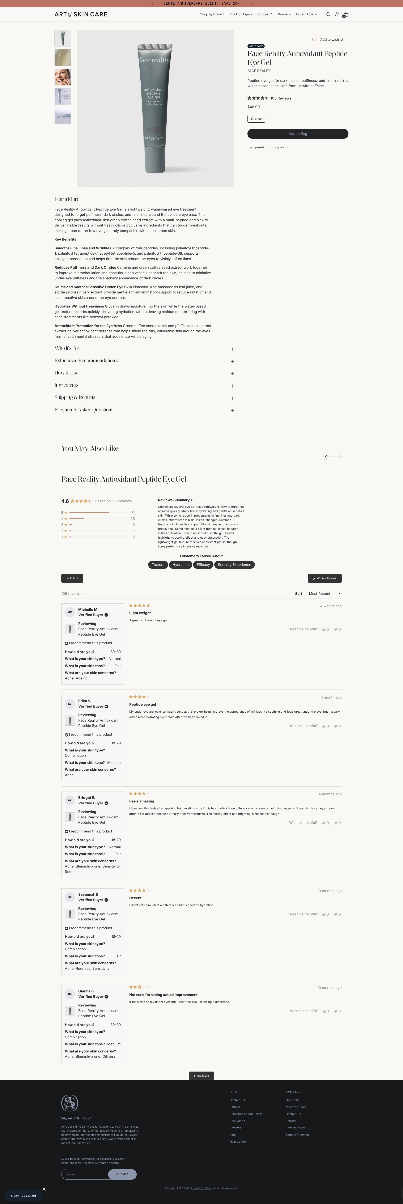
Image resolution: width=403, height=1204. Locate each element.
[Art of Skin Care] (81, 14)
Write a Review (329, 579)
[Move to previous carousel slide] (328, 457)
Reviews (235, 1127)
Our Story (292, 1100)
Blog (233, 1134)
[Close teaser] (44, 1189)
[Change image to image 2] (63, 57)
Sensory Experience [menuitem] (234, 565)
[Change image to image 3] (63, 77)
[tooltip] (192, 500)
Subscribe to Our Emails (246, 1114)
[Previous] (152, 3)
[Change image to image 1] (63, 38)
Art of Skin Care (201, 1188)
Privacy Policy (295, 1127)
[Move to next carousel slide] (338, 456)
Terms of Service (297, 1134)
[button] (297, 98)
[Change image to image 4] (63, 96)
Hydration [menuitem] (181, 565)
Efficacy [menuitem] (203, 565)
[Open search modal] (328, 14)
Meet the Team (296, 1107)
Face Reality (259, 71)
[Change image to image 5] (63, 115)
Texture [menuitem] (158, 565)
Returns (235, 1107)
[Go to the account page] (337, 14)
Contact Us (237, 1100)
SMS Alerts (237, 1121)
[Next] (251, 3)
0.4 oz (256, 119)
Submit (122, 1174)
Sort (299, 594)
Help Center (238, 1141)
